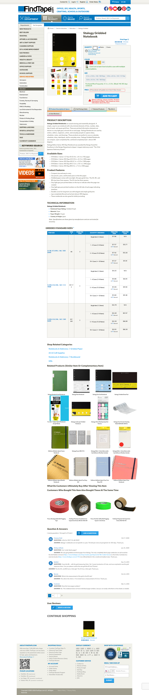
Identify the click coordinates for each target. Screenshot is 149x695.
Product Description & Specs (60, 109)
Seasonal (23, 36)
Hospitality (23, 103)
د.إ (94, 648)
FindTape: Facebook (106, 8)
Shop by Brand (53, 656)
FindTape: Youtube (115, 8)
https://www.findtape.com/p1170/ (69, 557)
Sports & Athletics (27, 131)
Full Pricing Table (81, 109)
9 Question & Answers (120, 44)
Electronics (24, 53)
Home (52, 28)
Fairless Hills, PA (25, 680)
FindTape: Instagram (110, 8)
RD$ (97, 650)
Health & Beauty (26, 60)
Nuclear (22, 115)
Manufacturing (24, 112)
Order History (53, 668)
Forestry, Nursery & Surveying (29, 101)
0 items (119, 2)
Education (73, 28)
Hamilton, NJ (24, 674)
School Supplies (26, 73)
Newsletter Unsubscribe (56, 674)
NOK (77, 655)
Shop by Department (55, 654)
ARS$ (97, 648)
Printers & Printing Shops (27, 118)
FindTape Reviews (54, 660)
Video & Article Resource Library (58, 658)
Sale (21, 137)
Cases (109, 47)
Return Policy (62, 690)
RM (97, 653)
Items (102, 47)
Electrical (22, 92)
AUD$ (78, 650)
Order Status (52, 670)
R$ (81, 650)
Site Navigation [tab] (37, 25)
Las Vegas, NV (25, 678)
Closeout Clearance (28, 141)
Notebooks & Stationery (58, 349)
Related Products (98, 109)
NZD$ (82, 655)
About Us (80, 676)
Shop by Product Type (55, 652)
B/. (86, 655)
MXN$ (89, 648)
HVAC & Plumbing (25, 106)
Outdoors (24, 70)
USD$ (77, 648)
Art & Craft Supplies (57, 353)
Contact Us (80, 664)
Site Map (79, 670)
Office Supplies (25, 66)
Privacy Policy (72, 690)
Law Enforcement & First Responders (31, 109)
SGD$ (96, 655)
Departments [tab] (24, 25)
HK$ (87, 653)
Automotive (23, 83)
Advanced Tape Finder (55, 650)
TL (76, 657)
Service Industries (61, 28)
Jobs (78, 678)
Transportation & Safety (27, 121)
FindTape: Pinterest (124, 8)
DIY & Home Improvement (29, 49)
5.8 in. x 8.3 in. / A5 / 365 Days (95, 80)
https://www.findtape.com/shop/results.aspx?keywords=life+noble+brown (87, 555)
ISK (84, 653)
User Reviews (54, 114)
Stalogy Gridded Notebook (89, 639)
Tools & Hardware (27, 134)
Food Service (23, 98)
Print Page (123, 39)
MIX (103, 62)
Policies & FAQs (81, 666)
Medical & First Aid (27, 63)
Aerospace (23, 80)
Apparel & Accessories (28, 39)
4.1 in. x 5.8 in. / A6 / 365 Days (95, 76)
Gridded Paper (77, 349)
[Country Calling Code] (107, 671)
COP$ (91, 650)
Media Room (81, 674)
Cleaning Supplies (27, 46)
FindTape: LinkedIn (128, 8)
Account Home (53, 666)
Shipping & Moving (27, 127)
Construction (23, 86)
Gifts (50, 361)
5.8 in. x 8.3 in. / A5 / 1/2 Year (116, 76)
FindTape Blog (81, 672)
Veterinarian (23, 124)
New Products (25, 29)
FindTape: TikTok (119, 8)
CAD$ (82, 648)
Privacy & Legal (81, 668)
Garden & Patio (26, 56)
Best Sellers (24, 32)
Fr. (84, 650)
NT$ (79, 657)
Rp (77, 653)
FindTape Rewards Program (57, 672)
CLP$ (87, 650)
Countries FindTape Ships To (57, 648)
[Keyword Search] (40, 153)
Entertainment (24, 95)
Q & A (112, 109)
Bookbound (75, 357)
